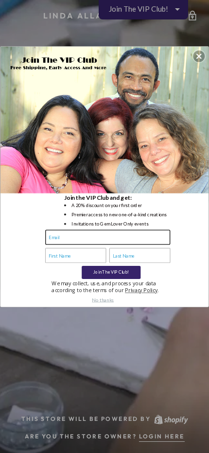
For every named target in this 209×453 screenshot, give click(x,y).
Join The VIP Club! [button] (111, 272)
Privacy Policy (141, 290)
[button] (199, 56)
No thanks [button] (103, 299)
